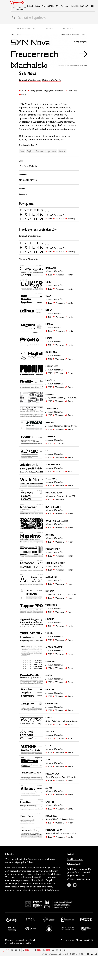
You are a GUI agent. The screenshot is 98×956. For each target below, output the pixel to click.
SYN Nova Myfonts (28, 166)
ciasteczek (19, 940)
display (29, 151)
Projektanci (48, 5)
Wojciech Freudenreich (30, 79)
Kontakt (84, 5)
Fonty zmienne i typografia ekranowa (46, 90)
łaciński (23, 194)
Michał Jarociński (84, 940)
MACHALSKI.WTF (28, 180)
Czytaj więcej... (53, 890)
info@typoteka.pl (75, 859)
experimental (51, 151)
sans (22, 151)
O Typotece (62, 5)
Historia (74, 5)
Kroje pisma (33, 5)
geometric (39, 151)
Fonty (22, 94)
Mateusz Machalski (51, 79)
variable (62, 151)
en (92, 5)
